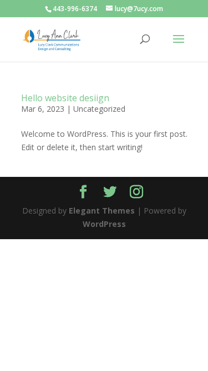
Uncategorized (99, 108)
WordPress (104, 224)
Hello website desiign (65, 98)
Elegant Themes (102, 210)
